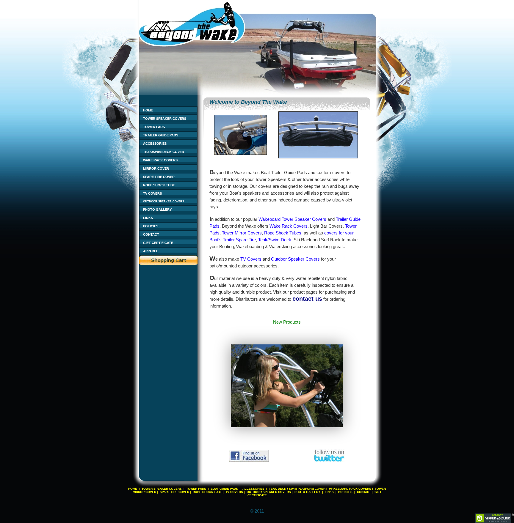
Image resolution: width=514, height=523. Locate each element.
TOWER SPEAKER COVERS (164, 118)
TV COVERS (152, 193)
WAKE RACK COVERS (160, 160)
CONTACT (151, 234)
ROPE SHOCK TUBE (159, 185)
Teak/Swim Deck (274, 239)
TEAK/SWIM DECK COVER (163, 152)
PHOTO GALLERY (157, 209)
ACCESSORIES (155, 143)
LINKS (148, 218)
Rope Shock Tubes (282, 232)
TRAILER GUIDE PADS (160, 135)
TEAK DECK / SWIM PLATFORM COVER (297, 488)
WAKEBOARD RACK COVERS (350, 488)
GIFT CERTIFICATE (158, 243)
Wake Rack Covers (288, 226)
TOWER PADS (154, 127)
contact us (307, 298)
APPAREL (150, 251)
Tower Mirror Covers (242, 232)
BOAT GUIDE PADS (224, 488)
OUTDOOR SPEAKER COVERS (163, 201)
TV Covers (250, 259)
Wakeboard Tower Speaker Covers (292, 219)
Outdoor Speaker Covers (295, 259)
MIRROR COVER (156, 168)
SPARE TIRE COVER (159, 177)
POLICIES (150, 226)
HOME (148, 110)
